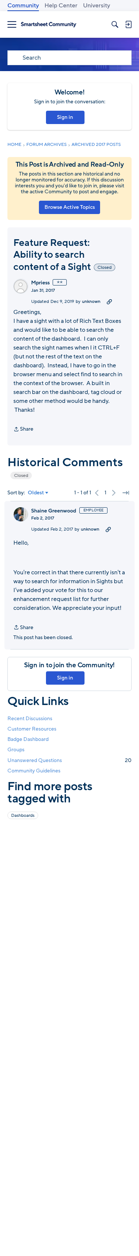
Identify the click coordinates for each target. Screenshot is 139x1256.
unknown (91, 301)
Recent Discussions (29, 718)
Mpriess (40, 283)
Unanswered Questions (69, 760)
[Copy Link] (109, 301)
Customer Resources (31, 728)
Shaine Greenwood (53, 511)
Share (23, 429)
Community (23, 5)
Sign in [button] (65, 117)
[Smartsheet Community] (48, 25)
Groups (15, 749)
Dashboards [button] (22, 815)
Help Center (60, 5)
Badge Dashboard (28, 739)
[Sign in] (128, 24)
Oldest (36, 493)
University (96, 5)
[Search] (115, 24)
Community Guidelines (33, 770)
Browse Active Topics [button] (69, 207)
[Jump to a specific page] (126, 493)
